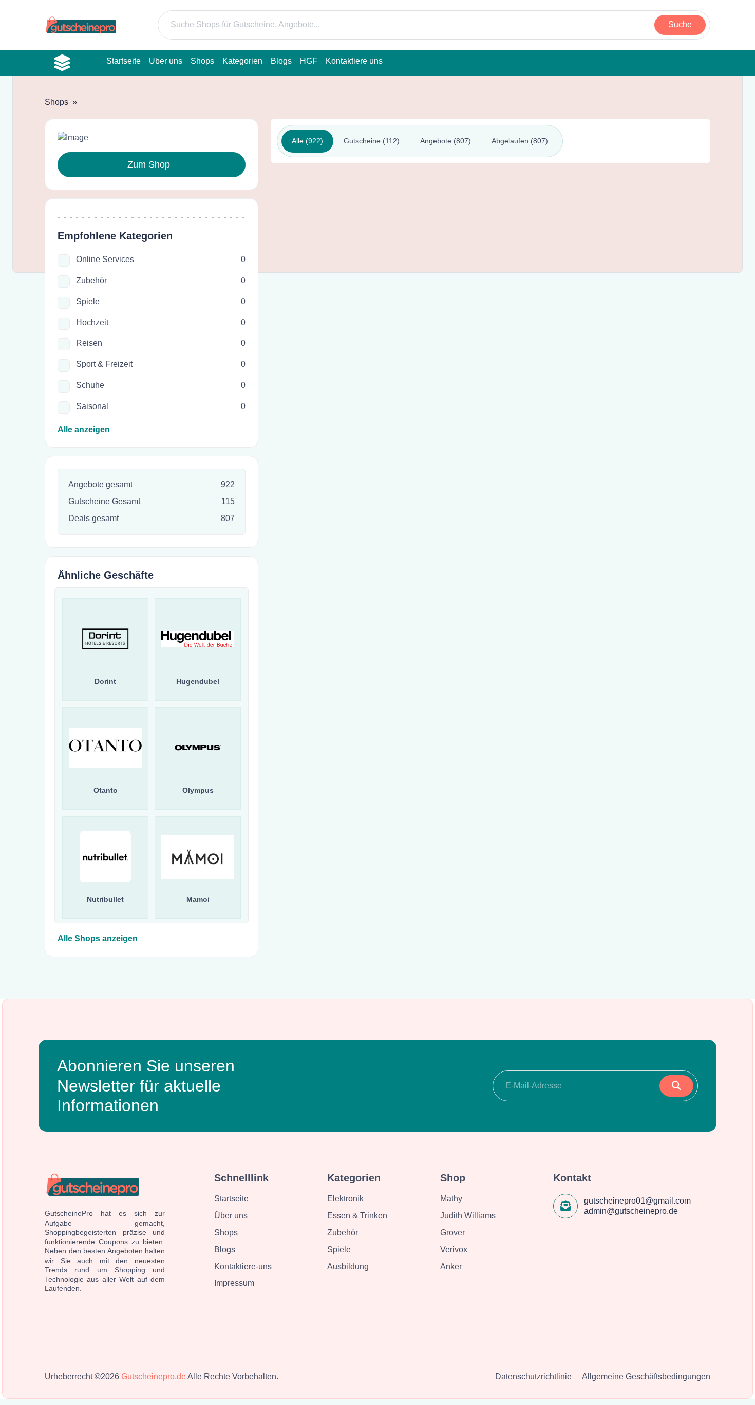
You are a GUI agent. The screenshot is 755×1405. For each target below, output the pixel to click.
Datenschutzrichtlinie (533, 1376)
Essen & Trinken (357, 1215)
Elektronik (345, 1198)
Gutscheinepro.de (153, 1376)
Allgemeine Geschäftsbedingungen (646, 1376)
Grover (452, 1232)
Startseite (231, 1198)
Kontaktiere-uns (243, 1266)
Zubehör (342, 1232)
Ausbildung (348, 1266)
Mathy (451, 1198)
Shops (56, 102)
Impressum (234, 1283)
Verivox (453, 1249)
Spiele (339, 1249)
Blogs (224, 1249)
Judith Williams (468, 1215)
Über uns (231, 1215)
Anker (451, 1266)
